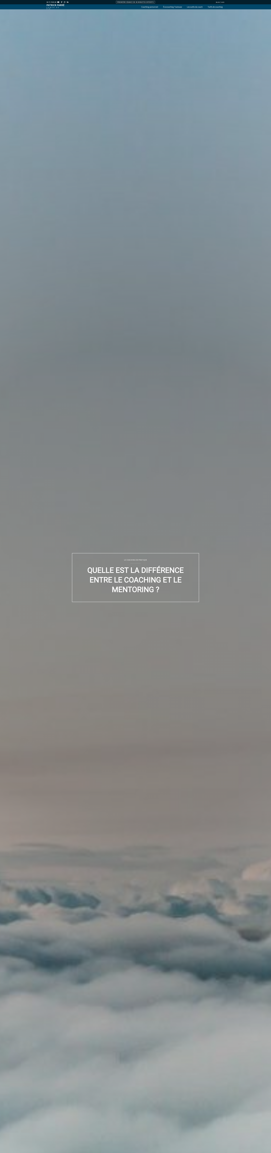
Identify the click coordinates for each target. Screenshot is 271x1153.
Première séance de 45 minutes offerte (135, 2)
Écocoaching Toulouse (172, 7)
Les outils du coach (195, 7)
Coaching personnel (149, 7)
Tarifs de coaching (215, 7)
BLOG (218, 2)
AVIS (222, 2)
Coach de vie (53, 8)
